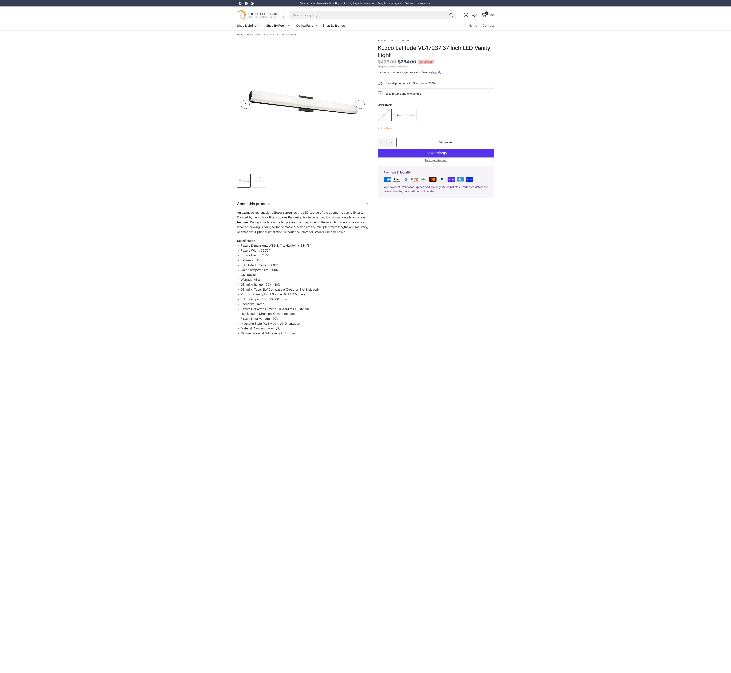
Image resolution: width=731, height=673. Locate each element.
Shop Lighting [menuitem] (247, 25)
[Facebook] (240, 3)
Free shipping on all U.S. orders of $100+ (411, 83)
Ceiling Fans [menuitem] (304, 25)
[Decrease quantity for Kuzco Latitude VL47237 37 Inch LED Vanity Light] (381, 142)
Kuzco (382, 40)
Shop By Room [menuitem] (276, 25)
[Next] (360, 104)
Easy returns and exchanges (403, 93)
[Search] (451, 15)
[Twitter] (246, 3)
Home (473, 25)
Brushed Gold (384, 115)
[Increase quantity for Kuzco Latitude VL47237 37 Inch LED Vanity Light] (391, 142)
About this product (253, 203)
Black (397, 115)
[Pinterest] (252, 3)
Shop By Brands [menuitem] (334, 25)
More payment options (436, 160)
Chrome (410, 115)
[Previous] (245, 104)
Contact (488, 25)
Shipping (382, 66)
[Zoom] (361, 45)
